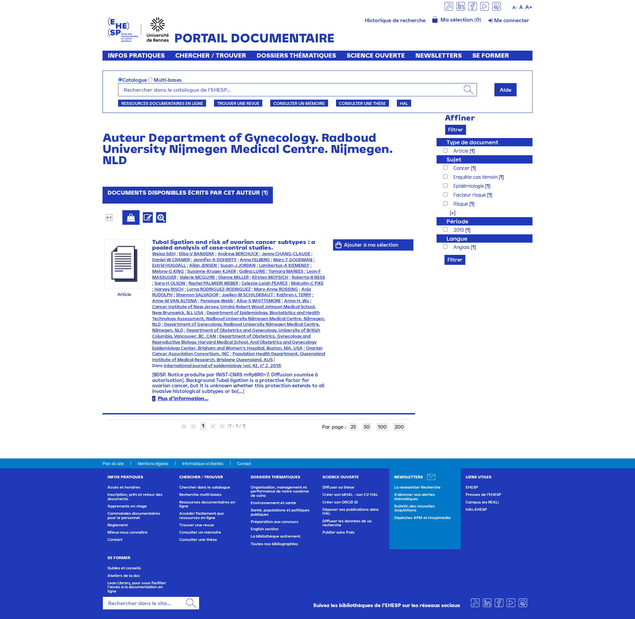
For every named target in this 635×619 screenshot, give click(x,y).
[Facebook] (472, 6)
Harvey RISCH (169, 289)
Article (461, 151)
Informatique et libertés (202, 463)
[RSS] (448, 6)
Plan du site (113, 463)
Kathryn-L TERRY (293, 294)
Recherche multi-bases (200, 495)
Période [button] (457, 221)
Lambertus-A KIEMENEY (284, 265)
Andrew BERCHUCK (238, 253)
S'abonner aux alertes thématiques (414, 496)
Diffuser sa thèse (338, 487)
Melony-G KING (168, 271)
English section (264, 529)
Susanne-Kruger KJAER (211, 271)
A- (514, 7)
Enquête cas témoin (476, 177)
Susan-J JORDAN (238, 265)
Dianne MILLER (233, 277)
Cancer (462, 168)
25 (353, 427)
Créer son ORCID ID (340, 502)
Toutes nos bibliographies (274, 544)
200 (399, 427)
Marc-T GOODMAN (293, 259)
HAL (404, 103)
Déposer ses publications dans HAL (350, 511)
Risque (461, 204)
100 (382, 427)
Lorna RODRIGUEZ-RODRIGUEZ (219, 289)
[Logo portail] (138, 29)
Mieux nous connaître (127, 532)
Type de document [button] (472, 142)
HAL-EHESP (476, 509)
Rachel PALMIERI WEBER (213, 283)
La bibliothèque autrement (275, 536)
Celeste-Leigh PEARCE (264, 283)
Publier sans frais (338, 532)
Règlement (117, 525)
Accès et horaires (123, 487)
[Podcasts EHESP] (496, 6)
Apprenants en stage (127, 506)
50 (367, 427)
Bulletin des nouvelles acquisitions (414, 508)
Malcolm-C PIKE (307, 283)
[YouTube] (484, 6)
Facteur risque (470, 195)
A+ (528, 7)
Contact (244, 463)
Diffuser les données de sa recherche (346, 523)
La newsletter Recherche (417, 487)
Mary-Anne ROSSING (276, 289)
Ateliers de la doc (123, 576)
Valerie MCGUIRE (197, 277)
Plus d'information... (183, 398)
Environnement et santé (273, 503)
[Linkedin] (460, 6)
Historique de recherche (395, 20)
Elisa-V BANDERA (196, 253)
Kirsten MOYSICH (270, 277)
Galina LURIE (252, 271)
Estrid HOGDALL (169, 265)
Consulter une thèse (362, 103)
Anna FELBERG (255, 259)
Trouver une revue (238, 103)
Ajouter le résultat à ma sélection (131, 217)
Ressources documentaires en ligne (162, 103)
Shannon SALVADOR (197, 294)
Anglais (462, 247)
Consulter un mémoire (299, 103)
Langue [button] (456, 238)
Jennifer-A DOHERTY (214, 259)
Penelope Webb (216, 300)
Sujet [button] (453, 159)
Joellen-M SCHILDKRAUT (247, 294)
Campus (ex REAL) (482, 502)
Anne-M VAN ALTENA (174, 300)
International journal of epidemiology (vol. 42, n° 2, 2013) (222, 365)
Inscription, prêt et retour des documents (134, 496)
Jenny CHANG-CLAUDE (286, 253)
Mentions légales (153, 463)
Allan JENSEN (203, 265)
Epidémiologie (469, 186)
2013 (459, 230)
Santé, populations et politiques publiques (280, 512)
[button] (449, 212)
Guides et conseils (124, 568)
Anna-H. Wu (296, 300)
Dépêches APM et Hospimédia (422, 518)
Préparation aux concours (274, 522)
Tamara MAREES (286, 271)
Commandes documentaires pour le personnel (133, 515)
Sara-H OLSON (169, 283)
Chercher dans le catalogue (204, 487)
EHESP (472, 487)
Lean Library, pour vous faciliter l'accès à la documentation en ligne (136, 587)
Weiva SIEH (164, 253)
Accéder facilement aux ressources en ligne (201, 515)
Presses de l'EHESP (483, 495)
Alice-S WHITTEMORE (258, 300)
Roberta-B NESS (308, 277)
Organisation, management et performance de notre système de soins (280, 491)
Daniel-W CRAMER (171, 259)
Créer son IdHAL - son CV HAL (350, 495)
